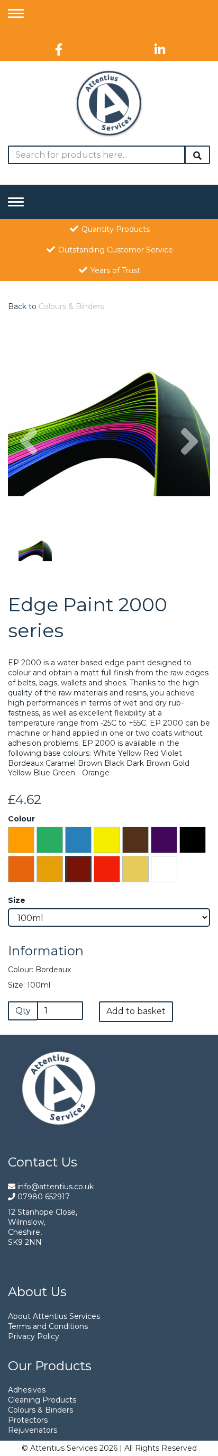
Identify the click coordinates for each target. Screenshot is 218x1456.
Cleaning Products (42, 1400)
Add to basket (136, 1011)
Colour (21, 819)
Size (16, 900)
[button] (28, 470)
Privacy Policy (33, 1336)
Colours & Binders (71, 306)
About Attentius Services (54, 1316)
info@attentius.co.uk (54, 1186)
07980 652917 (42, 1196)
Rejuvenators (32, 1430)
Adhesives (27, 1390)
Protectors (28, 1420)
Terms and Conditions (48, 1326)
